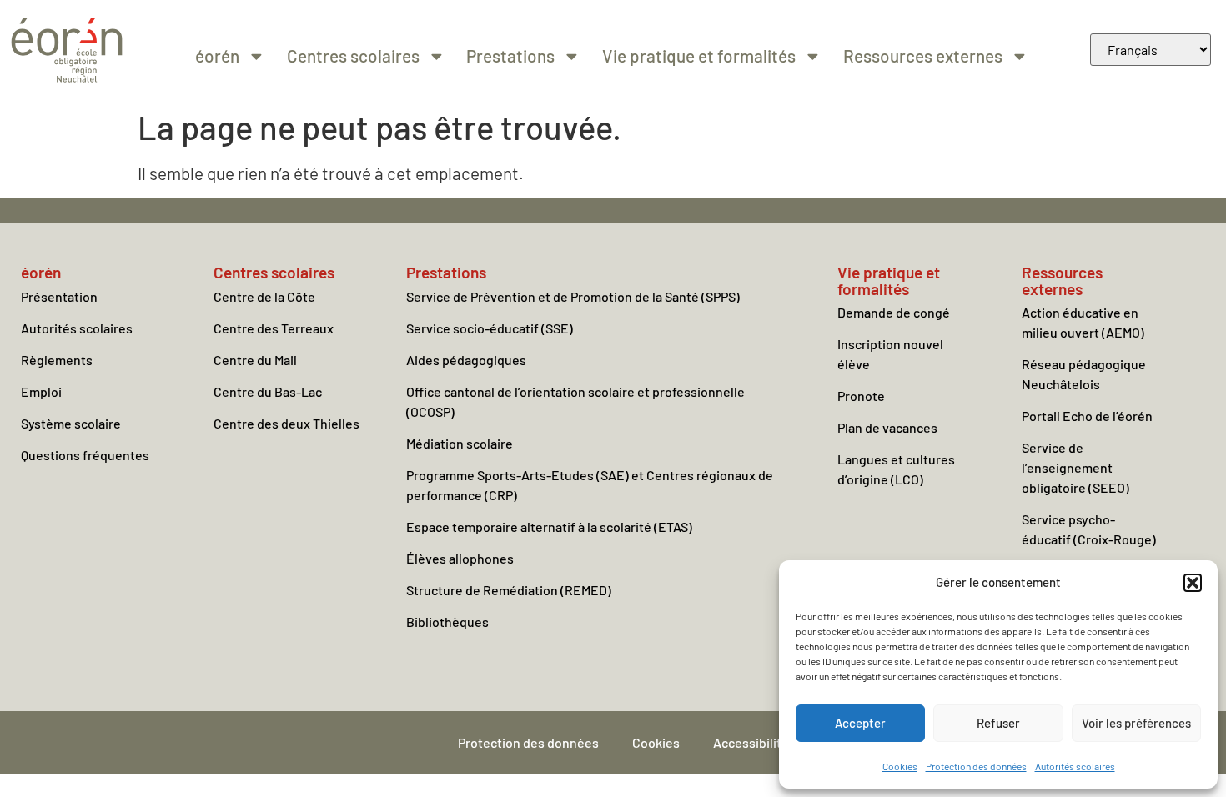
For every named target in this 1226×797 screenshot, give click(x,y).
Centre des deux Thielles (286, 423)
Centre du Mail (255, 360)
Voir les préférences (1136, 722)
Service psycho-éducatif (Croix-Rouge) (1089, 529)
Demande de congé (893, 312)
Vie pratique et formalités (699, 55)
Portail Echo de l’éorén (1087, 416)
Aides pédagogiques (466, 360)
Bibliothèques (447, 621)
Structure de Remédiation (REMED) (508, 590)
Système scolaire (71, 423)
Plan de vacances (887, 427)
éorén (217, 55)
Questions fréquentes (85, 455)
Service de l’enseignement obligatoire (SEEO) (1075, 467)
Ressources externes (922, 55)
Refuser (998, 722)
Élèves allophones (460, 558)
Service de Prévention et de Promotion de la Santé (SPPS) (573, 296)
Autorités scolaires (1075, 766)
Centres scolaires (353, 55)
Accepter (860, 722)
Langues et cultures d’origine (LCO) (896, 469)
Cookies (899, 766)
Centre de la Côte (264, 296)
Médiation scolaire (459, 443)
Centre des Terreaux (274, 328)
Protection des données (976, 766)
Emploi (41, 391)
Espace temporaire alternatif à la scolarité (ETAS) (549, 526)
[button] (1192, 582)
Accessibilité (751, 742)
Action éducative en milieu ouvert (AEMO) (1083, 322)
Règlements (57, 360)
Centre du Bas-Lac (268, 391)
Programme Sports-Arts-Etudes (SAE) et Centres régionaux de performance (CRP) (589, 485)
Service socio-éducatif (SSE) (489, 328)
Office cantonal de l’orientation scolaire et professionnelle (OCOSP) (575, 401)
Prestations (510, 55)
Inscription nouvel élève (890, 354)
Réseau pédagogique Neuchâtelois (1084, 374)
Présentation (59, 296)
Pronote (861, 396)
